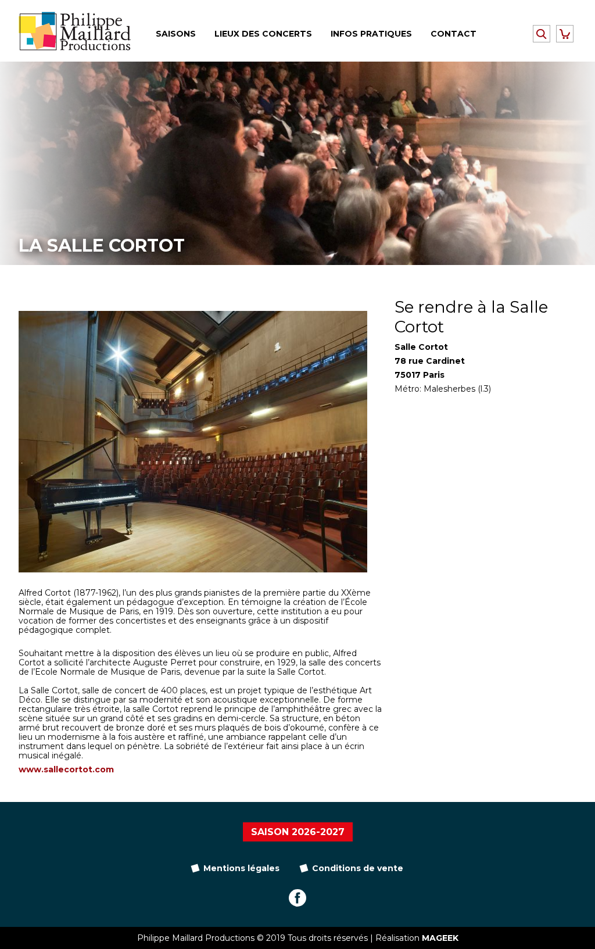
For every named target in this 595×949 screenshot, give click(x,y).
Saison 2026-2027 (298, 831)
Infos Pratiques (371, 33)
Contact (453, 33)
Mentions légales (241, 868)
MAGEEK (440, 938)
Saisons (176, 33)
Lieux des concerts (263, 33)
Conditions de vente (357, 868)
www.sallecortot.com (66, 769)
